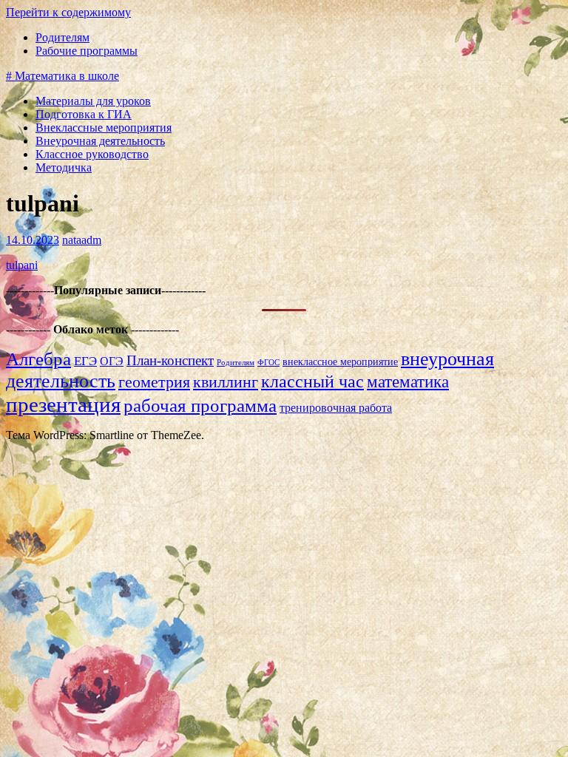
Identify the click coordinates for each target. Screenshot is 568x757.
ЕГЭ (85, 361)
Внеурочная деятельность (100, 141)
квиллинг (225, 382)
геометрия (154, 382)
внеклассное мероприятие (340, 361)
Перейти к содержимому (68, 12)
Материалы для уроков (93, 101)
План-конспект (170, 360)
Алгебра (38, 359)
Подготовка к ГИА (84, 114)
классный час (312, 381)
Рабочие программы (87, 50)
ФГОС (268, 363)
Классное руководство (92, 154)
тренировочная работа (336, 407)
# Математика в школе (62, 75)
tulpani (22, 265)
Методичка (64, 167)
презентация (63, 404)
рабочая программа (200, 405)
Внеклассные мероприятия (104, 127)
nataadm (81, 240)
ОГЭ (112, 361)
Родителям (62, 37)
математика (408, 381)
